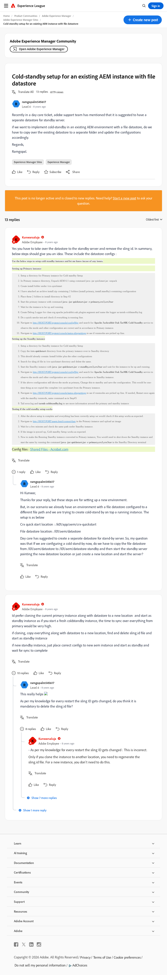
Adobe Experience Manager (56, 15)
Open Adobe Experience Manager (41, 49)
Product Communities (25, 15)
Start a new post (124, 198)
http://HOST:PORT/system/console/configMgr (55, 322)
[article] (82, 355)
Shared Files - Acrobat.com (49, 449)
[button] (143, 19)
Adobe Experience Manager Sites (20, 19)
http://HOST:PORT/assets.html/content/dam (54, 421)
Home (6, 15)
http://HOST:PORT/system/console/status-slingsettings (59, 333)
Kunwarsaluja (31, 237)
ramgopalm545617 (34, 102)
